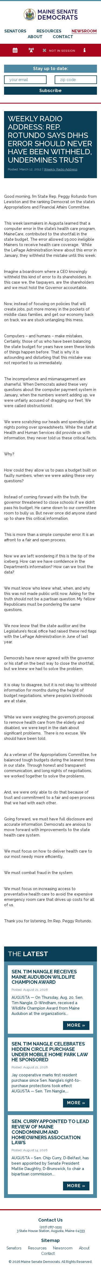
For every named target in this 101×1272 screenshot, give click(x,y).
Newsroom (84, 31)
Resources (49, 31)
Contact (63, 36)
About (35, 36)
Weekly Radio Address (60, 169)
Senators (15, 31)
